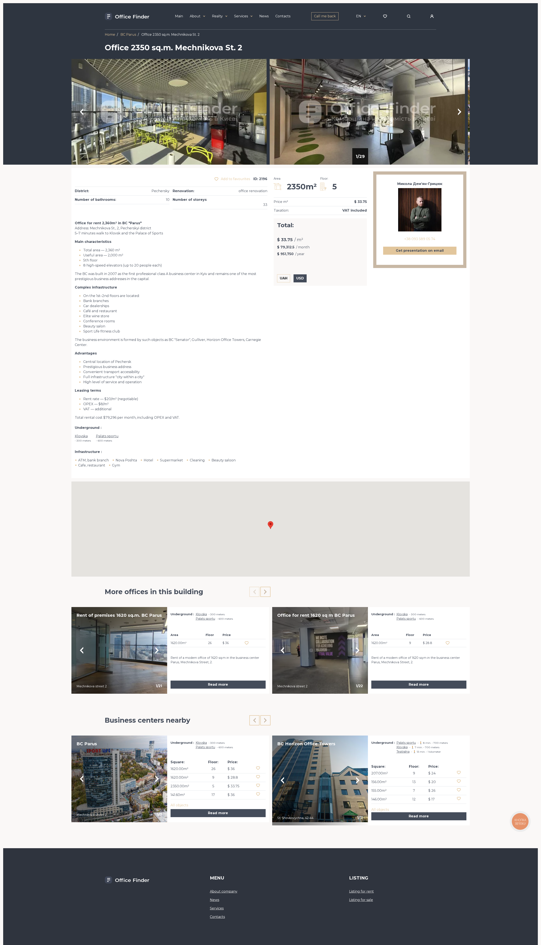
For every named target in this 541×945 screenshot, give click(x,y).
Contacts (282, 16)
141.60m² (178, 795)
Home (110, 35)
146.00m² (379, 799)
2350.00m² (180, 786)
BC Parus (128, 35)
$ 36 (231, 769)
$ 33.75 (233, 786)
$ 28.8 (233, 777)
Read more (218, 684)
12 (414, 799)
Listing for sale (361, 900)
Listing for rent (361, 891)
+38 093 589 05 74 (419, 239)
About (195, 16)
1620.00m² (179, 769)
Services (241, 16)
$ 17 (431, 799)
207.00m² (379, 773)
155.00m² (379, 791)
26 (213, 769)
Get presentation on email (420, 251)
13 (414, 782)
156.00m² (379, 782)
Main (179, 16)
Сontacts (217, 917)
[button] (270, 525)
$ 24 (432, 773)
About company (223, 891)
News (264, 16)
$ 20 (432, 782)
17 (213, 795)
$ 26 (431, 791)
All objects (179, 805)
